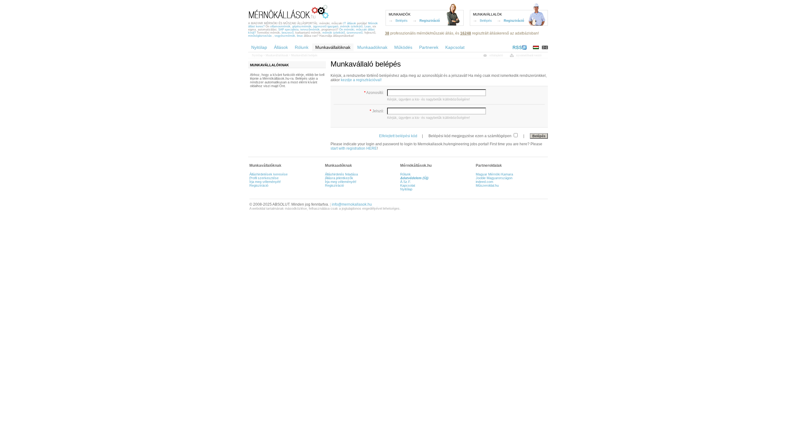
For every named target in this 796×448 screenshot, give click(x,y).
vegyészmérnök (285, 35)
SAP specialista (288, 29)
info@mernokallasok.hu (352, 204)
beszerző (288, 32)
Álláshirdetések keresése (268, 174)
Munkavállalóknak (277, 55)
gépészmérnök (301, 26)
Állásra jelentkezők (339, 178)
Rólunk (405, 174)
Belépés (402, 20)
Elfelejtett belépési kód (398, 136)
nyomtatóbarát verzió (529, 55)
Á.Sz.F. (405, 182)
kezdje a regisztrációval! (361, 80)
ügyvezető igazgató (325, 26)
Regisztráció (429, 20)
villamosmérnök (280, 26)
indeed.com (484, 182)
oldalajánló (496, 55)
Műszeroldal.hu (487, 185)
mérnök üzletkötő (351, 26)
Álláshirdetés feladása (341, 174)
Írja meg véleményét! (265, 182)
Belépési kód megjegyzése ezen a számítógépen (470, 136)
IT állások (349, 23)
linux (300, 35)
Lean (367, 26)
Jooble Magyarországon (494, 178)
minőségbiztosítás (260, 35)
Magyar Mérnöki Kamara (494, 174)
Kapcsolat (407, 185)
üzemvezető (355, 32)
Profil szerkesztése (264, 178)
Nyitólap (257, 55)
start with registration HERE (354, 148)
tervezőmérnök (310, 29)
